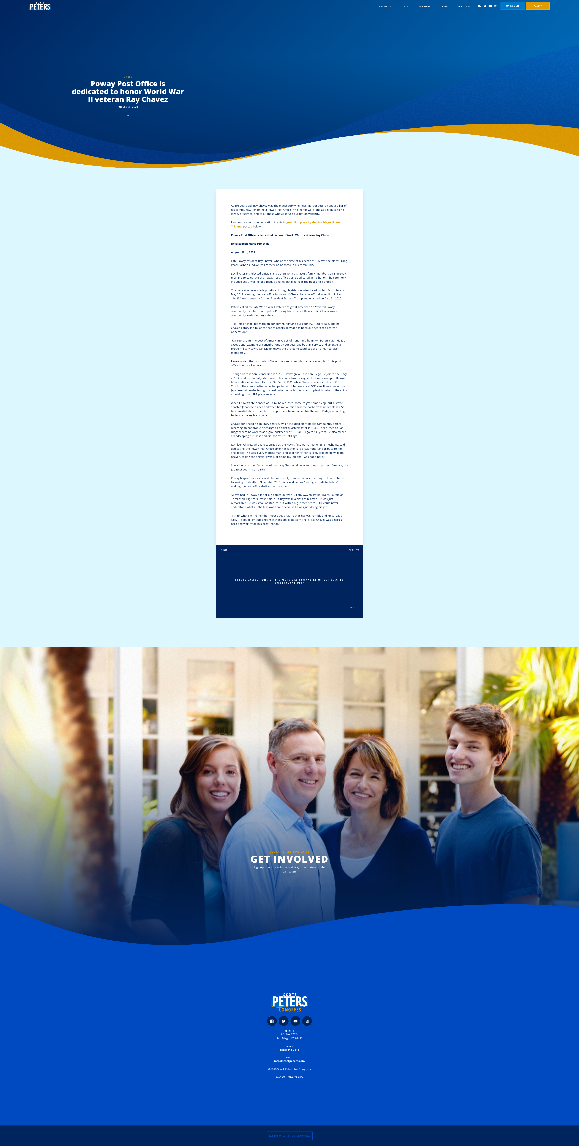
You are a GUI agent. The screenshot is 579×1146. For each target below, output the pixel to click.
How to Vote (464, 6)
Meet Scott (384, 6)
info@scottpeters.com (289, 1061)
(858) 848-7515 (289, 1049)
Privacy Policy (295, 1077)
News (444, 6)
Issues (404, 6)
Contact (280, 1077)
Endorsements (424, 6)
